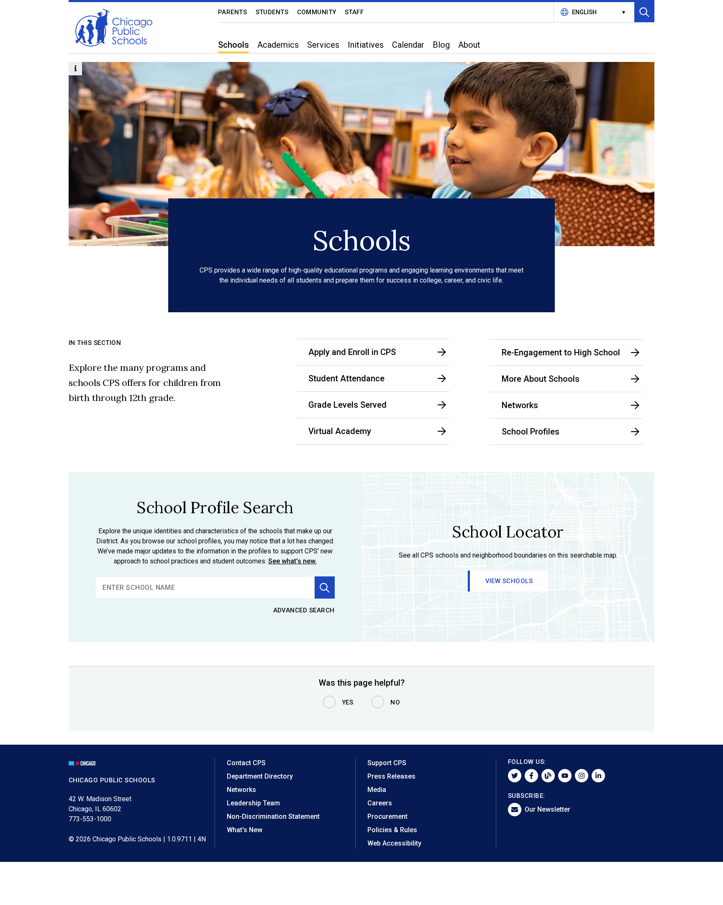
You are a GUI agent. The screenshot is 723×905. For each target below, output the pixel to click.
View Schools (509, 581)
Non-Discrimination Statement (273, 816)
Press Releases (391, 776)
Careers (379, 803)
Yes (348, 702)
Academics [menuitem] (278, 45)
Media (376, 790)
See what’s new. (292, 561)
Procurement (387, 816)
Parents (232, 12)
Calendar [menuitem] (408, 45)
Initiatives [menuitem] (366, 45)
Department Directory (260, 776)
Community (317, 12)
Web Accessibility (394, 843)
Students (272, 12)
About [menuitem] (469, 45)
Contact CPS (246, 763)
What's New (244, 830)
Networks (241, 790)
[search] (205, 587)
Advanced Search (304, 610)
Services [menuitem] (323, 45)
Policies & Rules (392, 830)
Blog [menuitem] (441, 45)
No (395, 702)
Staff (354, 12)
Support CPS (386, 763)
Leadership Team (253, 803)
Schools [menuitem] (233, 45)
